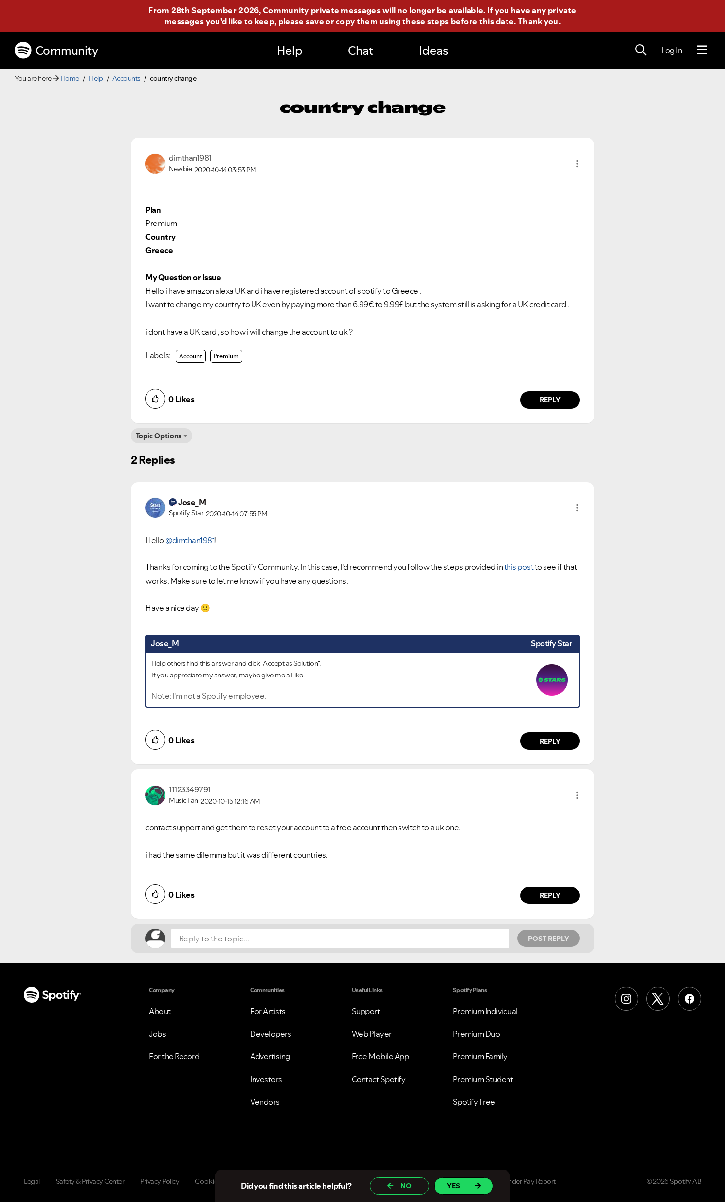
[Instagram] (626, 999)
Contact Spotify (379, 1079)
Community (67, 50)
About (160, 1011)
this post (519, 567)
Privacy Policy (159, 1181)
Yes (453, 1186)
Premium (226, 356)
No (406, 1186)
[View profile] (155, 162)
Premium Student (483, 1079)
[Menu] (702, 50)
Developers (270, 1033)
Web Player (372, 1033)
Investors (266, 1079)
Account (190, 356)
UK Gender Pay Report (522, 1181)
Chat (360, 50)
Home (70, 78)
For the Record (174, 1056)
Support (366, 1011)
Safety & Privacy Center (90, 1181)
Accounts (126, 78)
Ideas (433, 50)
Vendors (265, 1101)
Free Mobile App (380, 1056)
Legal (32, 1181)
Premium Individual (485, 1011)
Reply (550, 400)
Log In (671, 50)
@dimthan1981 (190, 540)
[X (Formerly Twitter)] (658, 999)
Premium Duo (476, 1033)
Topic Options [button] (158, 436)
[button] (577, 163)
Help (289, 50)
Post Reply (548, 938)
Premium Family (480, 1056)
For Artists (268, 1011)
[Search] (640, 50)
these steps (425, 21)
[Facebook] (689, 999)
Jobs (157, 1033)
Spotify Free (474, 1101)
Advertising (270, 1056)
